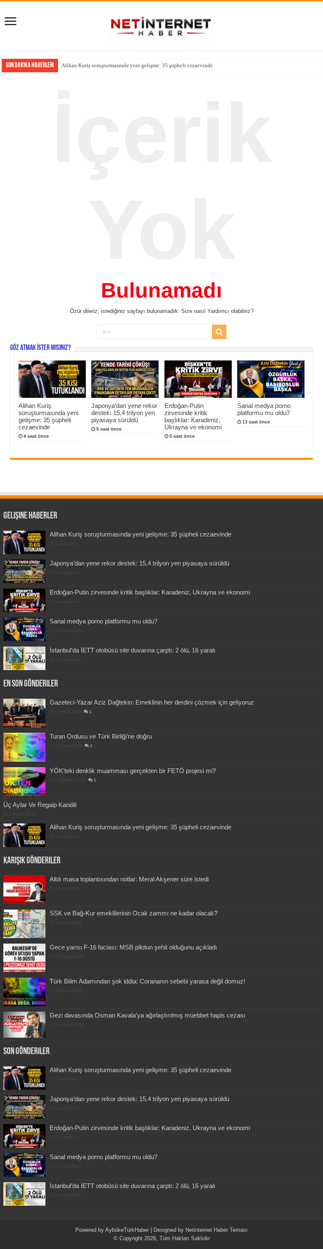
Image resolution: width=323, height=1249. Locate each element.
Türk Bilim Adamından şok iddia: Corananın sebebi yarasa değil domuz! (147, 981)
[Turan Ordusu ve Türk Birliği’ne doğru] (24, 747)
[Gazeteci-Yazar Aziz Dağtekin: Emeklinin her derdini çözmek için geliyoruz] (24, 713)
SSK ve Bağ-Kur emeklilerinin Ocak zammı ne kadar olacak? (133, 913)
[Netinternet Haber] (161, 24)
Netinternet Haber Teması (216, 1230)
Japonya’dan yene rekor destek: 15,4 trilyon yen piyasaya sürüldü (136, 65)
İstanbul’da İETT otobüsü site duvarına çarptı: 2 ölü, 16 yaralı (132, 650)
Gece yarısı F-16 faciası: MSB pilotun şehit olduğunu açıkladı (133, 947)
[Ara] (219, 332)
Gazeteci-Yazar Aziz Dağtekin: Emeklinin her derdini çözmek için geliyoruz (152, 702)
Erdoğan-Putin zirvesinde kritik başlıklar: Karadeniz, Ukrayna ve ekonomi (193, 416)
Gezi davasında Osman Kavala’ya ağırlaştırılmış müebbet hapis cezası (147, 1015)
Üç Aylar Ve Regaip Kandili (40, 804)
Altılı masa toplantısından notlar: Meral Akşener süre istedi (129, 879)
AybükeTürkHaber (127, 1230)
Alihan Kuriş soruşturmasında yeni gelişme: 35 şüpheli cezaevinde (48, 416)
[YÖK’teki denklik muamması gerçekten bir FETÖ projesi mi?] (24, 781)
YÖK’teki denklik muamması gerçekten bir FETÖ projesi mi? (133, 770)
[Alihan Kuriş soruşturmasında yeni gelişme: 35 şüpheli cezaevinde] (24, 835)
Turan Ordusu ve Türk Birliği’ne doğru (101, 736)
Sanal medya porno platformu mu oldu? (264, 409)
